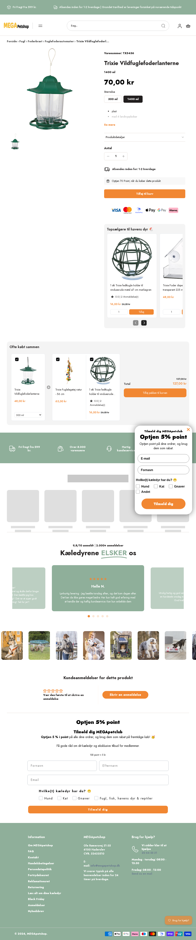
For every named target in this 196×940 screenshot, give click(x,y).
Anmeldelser (36, 905)
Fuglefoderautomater (59, 41)
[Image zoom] (49, 89)
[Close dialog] (188, 429)
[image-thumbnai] (15, 141)
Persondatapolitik (40, 869)
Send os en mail (142, 874)
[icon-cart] (188, 26)
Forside (12, 41)
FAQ (31, 851)
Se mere (109, 125)
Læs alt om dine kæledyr (44, 893)
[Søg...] (163, 25)
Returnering (36, 887)
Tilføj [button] (141, 312)
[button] (144, 193)
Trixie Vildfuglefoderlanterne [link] (26, 392)
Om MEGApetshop (40, 845)
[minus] (108, 156)
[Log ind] (179, 26)
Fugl (22, 41)
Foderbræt (35, 41)
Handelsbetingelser (41, 863)
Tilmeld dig (98, 809)
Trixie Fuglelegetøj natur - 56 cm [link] (68, 392)
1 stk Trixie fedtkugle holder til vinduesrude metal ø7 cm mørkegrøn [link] (130, 287)
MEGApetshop (37, 934)
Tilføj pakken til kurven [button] (155, 393)
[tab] (89, 616)
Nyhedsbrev (36, 911)
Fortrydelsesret (38, 875)
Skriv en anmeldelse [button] (125, 695)
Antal (108, 148)
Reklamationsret (39, 881)
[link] (132, 258)
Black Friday (36, 899)
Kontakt (33, 857)
